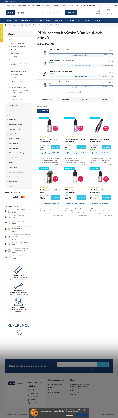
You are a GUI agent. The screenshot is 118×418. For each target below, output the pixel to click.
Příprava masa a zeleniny (16, 153)
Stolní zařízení (13, 167)
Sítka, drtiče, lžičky (16, 74)
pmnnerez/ (34, 403)
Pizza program (13, 143)
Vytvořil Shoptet (109, 414)
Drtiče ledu (14, 56)
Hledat (71, 13)
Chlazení (11, 115)
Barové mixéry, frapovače (18, 47)
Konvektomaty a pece (15, 124)
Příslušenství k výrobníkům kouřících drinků (21, 91)
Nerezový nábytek (14, 139)
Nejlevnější (65, 100)
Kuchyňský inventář (15, 129)
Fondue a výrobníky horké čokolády (18, 64)
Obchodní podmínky (56, 384)
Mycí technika (13, 134)
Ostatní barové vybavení (18, 60)
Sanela (11, 162)
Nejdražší (85, 100)
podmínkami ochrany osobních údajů (84, 369)
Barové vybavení (14, 40)
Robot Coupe (13, 158)
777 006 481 (34, 396)
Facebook (33, 399)
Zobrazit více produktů (74, 92)
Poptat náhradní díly (17, 100)
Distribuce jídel (13, 105)
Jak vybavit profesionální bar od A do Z (79, 389)
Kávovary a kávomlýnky (17, 43)
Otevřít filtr (43, 111)
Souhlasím (82, 415)
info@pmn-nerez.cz (36, 390)
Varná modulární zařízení (16, 172)
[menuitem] (9, 20)
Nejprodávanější (47, 100)
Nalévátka (14, 78)
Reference (53, 390)
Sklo (12, 84)
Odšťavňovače (15, 53)
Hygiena (11, 110)
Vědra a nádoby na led (17, 68)
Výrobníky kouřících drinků (18, 87)
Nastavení (69, 415)
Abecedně (104, 100)
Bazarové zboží (13, 177)
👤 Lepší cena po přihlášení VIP (81, 55)
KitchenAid (12, 119)
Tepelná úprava (13, 148)
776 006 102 (34, 393)
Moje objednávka (55, 392)
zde (77, 411)
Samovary (14, 97)
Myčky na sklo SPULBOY (18, 81)
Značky (11, 186)
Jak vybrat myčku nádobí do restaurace (78, 394)
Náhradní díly (13, 181)
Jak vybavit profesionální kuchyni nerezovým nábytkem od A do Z (79, 385)
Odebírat (102, 364)
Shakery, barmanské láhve (18, 71)
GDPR (52, 387)
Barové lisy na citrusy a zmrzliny (20, 50)
